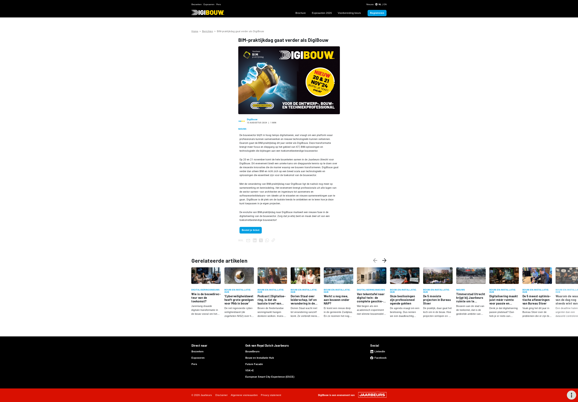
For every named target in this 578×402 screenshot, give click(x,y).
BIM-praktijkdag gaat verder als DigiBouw (240, 31)
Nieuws (370, 4)
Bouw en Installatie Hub (259, 358)
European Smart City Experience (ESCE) (269, 377)
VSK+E (249, 370)
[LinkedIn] (255, 240)
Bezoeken (196, 4)
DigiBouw (252, 119)
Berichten (207, 31)
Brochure (300, 13)
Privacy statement (271, 395)
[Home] (207, 12)
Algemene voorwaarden (244, 395)
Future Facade (254, 364)
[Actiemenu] (571, 395)
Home (194, 31)
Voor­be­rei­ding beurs (349, 13)
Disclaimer (221, 395)
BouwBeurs (252, 351)
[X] (261, 240)
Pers (218, 4)
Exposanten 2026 (322, 13)
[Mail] (249, 240)
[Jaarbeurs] (372, 394)
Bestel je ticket (250, 230)
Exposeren (209, 4)
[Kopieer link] (273, 240)
